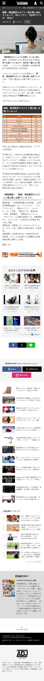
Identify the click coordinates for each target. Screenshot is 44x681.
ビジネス (10, 8)
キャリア (18, 8)
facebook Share (13, 345)
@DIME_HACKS (33, 369)
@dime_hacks (23, 375)
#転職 (27, 22)
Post (22, 345)
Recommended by (25, 334)
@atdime (13, 369)
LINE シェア (30, 345)
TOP (3, 8)
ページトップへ (22, 629)
